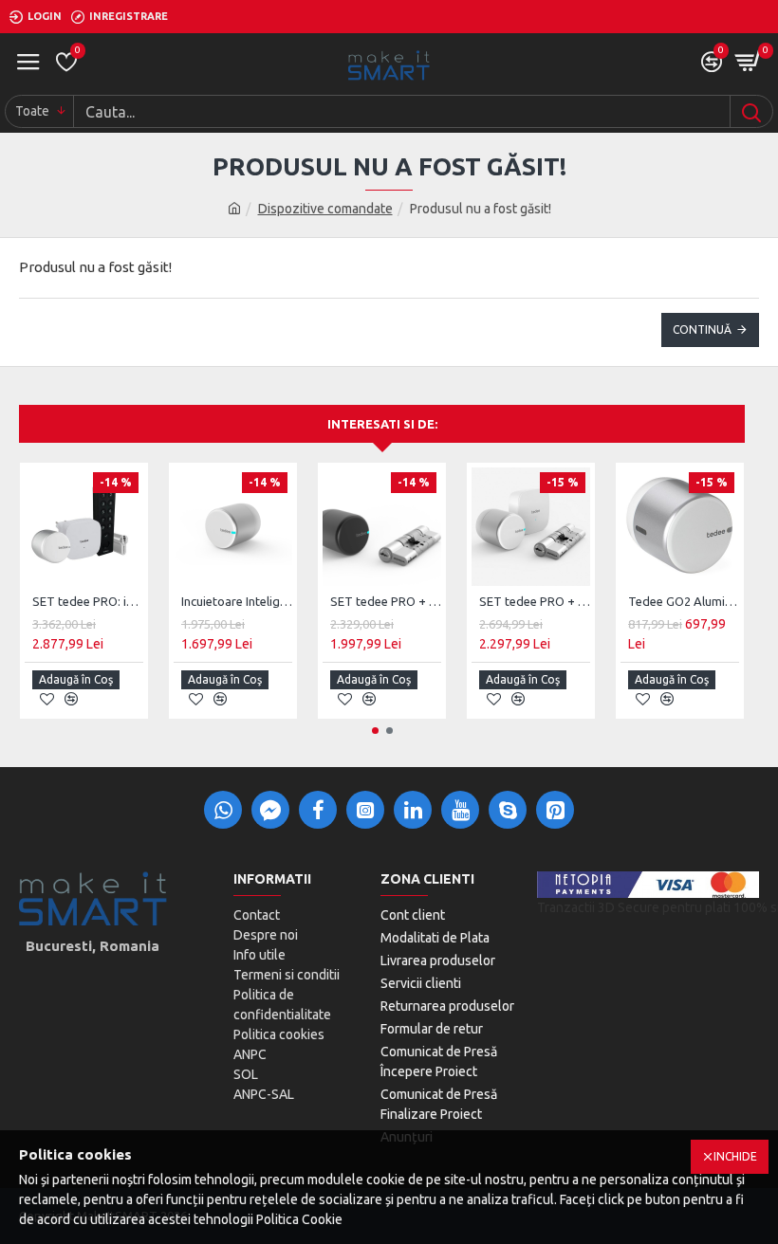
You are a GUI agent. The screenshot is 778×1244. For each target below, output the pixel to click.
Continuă (702, 329)
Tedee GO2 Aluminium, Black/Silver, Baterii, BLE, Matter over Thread (683, 601)
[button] (375, 730)
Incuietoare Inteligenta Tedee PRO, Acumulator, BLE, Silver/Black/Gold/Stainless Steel (236, 601)
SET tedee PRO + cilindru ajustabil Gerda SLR (385, 601)
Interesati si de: (382, 423)
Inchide (735, 1156)
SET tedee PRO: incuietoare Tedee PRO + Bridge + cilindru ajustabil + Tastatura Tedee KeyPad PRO (87, 601)
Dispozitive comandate (325, 208)
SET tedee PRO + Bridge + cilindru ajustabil (534, 601)
